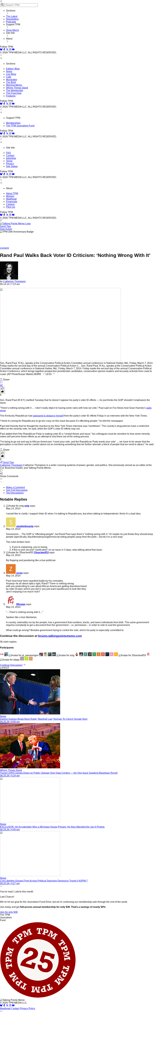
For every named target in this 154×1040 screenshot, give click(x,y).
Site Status (12, 166)
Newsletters (12, 19)
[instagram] (10, 49)
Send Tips (5, 226)
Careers (10, 204)
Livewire (4, 248)
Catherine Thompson (14, 281)
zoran (19, 573)
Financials (11, 201)
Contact (10, 155)
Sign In (4, 229)
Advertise (11, 158)
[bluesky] (1, 49)
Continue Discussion (11, 665)
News (9, 71)
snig (26, 505)
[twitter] (7, 1005)
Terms (9, 161)
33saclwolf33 (41, 552)
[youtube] (13, 49)
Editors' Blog (13, 68)
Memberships (13, 123)
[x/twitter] (7, 49)
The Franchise (14, 93)
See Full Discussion (17, 490)
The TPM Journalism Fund (20, 125)
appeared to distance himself (48, 415)
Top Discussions (15, 493)
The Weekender (14, 90)
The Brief (11, 82)
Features (10, 96)
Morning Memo (14, 85)
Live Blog (11, 74)
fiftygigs (20, 604)
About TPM (12, 193)
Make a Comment (15, 487)
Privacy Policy (27, 1008)
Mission (10, 196)
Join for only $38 (9, 912)
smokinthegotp (25, 526)
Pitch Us (10, 207)
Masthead (11, 199)
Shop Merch (12, 30)
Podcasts (11, 21)
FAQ (8, 152)
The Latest (11, 16)
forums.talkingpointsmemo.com (60, 635)
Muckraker (11, 79)
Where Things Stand (17, 87)
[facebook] (4, 49)
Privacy (10, 163)
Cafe (8, 77)
